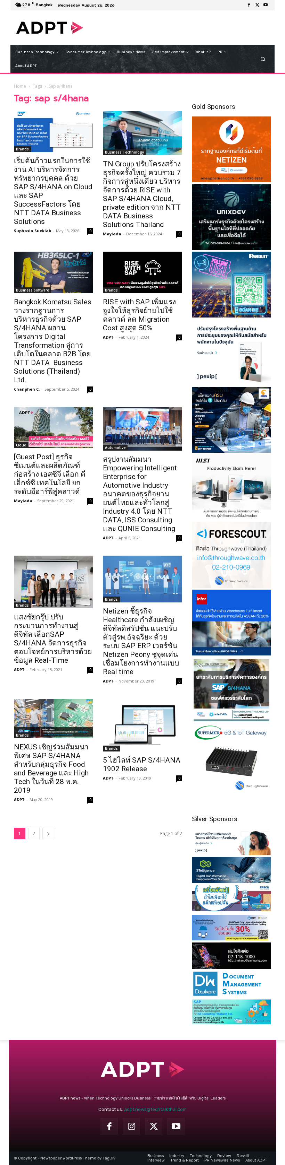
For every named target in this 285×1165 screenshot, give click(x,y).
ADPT (108, 337)
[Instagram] (131, 1126)
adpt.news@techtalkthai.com (155, 1109)
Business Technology (124, 152)
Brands (22, 149)
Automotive (115, 447)
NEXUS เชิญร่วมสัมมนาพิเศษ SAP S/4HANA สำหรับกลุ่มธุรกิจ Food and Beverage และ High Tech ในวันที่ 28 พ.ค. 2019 (51, 768)
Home (20, 86)
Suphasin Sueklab (32, 230)
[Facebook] (249, 5)
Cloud (21, 445)
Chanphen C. (27, 389)
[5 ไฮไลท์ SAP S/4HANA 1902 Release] (142, 725)
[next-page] (48, 833)
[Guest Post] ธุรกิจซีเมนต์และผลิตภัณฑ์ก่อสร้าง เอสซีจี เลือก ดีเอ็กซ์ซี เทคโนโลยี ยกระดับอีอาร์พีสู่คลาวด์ (50, 474)
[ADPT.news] (50, 27)
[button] (263, 59)
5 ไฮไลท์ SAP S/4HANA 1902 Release (141, 764)
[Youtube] (265, 5)
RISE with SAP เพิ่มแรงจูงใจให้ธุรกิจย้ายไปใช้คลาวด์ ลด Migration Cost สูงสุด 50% (139, 315)
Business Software (32, 290)
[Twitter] (257, 5)
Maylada (112, 233)
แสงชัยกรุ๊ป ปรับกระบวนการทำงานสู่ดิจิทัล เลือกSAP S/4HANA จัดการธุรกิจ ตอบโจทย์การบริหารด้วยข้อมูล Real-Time (53, 638)
